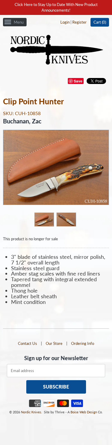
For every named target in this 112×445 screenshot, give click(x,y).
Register (79, 22)
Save (78, 81)
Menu (19, 22)
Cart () (99, 22)
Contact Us (27, 343)
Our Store (54, 343)
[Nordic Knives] (56, 50)
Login (65, 22)
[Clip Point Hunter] (43, 219)
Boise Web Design (83, 412)
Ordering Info (82, 343)
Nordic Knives (31, 412)
